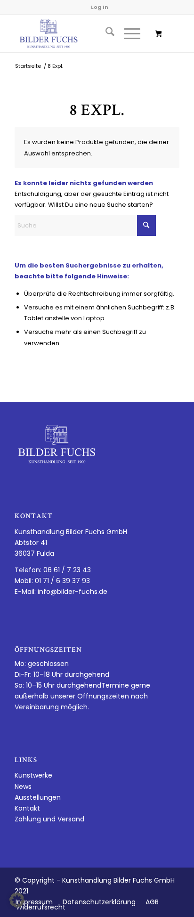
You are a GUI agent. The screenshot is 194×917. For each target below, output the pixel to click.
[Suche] (105, 33)
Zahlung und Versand (49, 819)
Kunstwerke (33, 775)
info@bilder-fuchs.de (72, 591)
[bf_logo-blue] (80, 33)
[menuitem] (105, 33)
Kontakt (27, 808)
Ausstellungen (38, 797)
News (23, 786)
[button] (17, 900)
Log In (99, 7)
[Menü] (127, 33)
